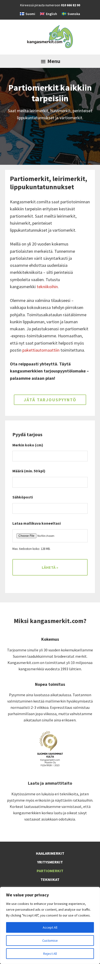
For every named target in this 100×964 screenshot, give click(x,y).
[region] (50, 925)
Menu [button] (53, 61)
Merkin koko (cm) (27, 444)
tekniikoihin (47, 286)
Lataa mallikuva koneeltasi (36, 523)
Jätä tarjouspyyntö (50, 400)
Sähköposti (24, 497)
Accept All (50, 927)
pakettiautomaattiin (40, 350)
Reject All (50, 953)
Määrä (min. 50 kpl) (28, 470)
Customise (50, 940)
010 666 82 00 (70, 5)
